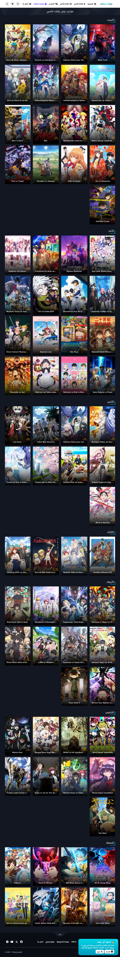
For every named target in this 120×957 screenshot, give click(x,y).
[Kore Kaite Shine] (103, 907)
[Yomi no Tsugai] (17, 164)
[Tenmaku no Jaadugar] (46, 164)
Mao (45, 140)
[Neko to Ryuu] (17, 124)
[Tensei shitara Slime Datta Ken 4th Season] (46, 907)
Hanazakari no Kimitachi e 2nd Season (50, 622)
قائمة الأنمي (78, 4)
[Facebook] (21, 942)
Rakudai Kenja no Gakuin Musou (76, 792)
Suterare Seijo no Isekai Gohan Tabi (77, 482)
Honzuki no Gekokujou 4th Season (49, 60)
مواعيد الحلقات (38, 4)
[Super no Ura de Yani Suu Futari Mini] (46, 776)
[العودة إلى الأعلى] (60, 935)
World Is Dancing (103, 522)
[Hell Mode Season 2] (74, 866)
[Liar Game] (17, 425)
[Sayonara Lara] (46, 335)
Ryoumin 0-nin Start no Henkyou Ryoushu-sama (83, 923)
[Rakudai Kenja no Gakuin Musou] (74, 776)
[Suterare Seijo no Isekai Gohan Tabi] (74, 466)
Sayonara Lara (46, 351)
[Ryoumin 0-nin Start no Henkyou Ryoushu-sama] (74, 907)
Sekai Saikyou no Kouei (102, 392)
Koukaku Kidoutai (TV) (102, 572)
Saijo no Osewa (74, 181)
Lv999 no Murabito (45, 662)
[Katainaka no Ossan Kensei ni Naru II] (74, 646)
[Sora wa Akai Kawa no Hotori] (46, 556)
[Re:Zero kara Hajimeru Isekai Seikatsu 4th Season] (103, 686)
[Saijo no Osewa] (74, 164)
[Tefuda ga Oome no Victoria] (17, 556)
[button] (18, 4)
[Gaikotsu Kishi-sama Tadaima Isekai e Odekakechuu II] (74, 43)
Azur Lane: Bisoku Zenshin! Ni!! (105, 271)
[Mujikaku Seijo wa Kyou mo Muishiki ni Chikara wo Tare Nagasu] (74, 556)
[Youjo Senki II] (74, 686)
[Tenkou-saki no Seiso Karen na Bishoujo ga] (46, 466)
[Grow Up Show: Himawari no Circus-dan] (17, 43)
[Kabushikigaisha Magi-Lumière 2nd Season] (46, 84)
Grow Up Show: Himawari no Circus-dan (22, 60)
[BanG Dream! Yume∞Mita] (103, 736)
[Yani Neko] (103, 816)
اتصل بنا (25, 4)
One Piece (74, 351)
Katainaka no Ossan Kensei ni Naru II (78, 662)
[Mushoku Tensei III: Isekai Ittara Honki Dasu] (17, 295)
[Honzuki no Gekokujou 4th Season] (46, 43)
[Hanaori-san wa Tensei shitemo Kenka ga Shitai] (103, 84)
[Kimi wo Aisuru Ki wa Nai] (17, 84)
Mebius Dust (17, 752)
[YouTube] (12, 942)
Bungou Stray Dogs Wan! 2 (46, 752)
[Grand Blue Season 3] (46, 425)
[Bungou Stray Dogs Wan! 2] (46, 736)
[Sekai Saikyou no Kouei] (103, 376)
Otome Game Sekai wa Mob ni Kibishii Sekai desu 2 (27, 662)
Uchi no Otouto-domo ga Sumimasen (21, 923)
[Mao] (46, 124)
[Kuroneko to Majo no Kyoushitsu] (103, 295)
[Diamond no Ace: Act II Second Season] (74, 295)
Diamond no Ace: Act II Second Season (79, 311)
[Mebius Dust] (17, 736)
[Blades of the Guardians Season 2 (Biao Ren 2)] (74, 736)
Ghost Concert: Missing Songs (19, 351)
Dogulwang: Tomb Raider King (75, 622)
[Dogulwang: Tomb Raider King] (74, 605)
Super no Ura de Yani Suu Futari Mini (50, 792)
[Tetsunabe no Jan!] (17, 376)
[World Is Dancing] (103, 506)
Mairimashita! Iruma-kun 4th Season (77, 140)
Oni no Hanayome (102, 181)
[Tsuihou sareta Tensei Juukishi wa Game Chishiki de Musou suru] (17, 776)
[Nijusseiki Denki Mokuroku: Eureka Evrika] (103, 335)
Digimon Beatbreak (74, 271)
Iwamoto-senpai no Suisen (74, 100)
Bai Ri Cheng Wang (103, 883)
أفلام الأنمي (64, 4)
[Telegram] (7, 942)
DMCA (73, 942)
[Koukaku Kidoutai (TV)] (103, 556)
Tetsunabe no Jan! (17, 392)
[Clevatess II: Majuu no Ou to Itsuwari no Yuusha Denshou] (103, 605)
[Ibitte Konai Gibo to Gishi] (17, 605)
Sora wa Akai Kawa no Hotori (47, 572)
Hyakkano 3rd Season (17, 271)
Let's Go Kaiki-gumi (46, 311)
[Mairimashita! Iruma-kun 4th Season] (74, 124)
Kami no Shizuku (46, 883)
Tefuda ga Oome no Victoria (17, 572)
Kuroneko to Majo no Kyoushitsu (105, 311)
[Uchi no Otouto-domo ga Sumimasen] (17, 907)
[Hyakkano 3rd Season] (17, 255)
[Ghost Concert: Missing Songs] (17, 335)
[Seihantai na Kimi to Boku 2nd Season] (74, 376)
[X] (16, 942)
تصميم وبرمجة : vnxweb (13, 952)
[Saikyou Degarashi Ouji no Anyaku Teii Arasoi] (103, 466)
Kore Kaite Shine (102, 923)
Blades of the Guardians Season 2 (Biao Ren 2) (82, 752)
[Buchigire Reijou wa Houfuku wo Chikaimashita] (103, 425)
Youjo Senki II (74, 702)
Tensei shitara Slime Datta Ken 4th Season (52, 923)
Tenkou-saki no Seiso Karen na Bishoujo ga (53, 482)
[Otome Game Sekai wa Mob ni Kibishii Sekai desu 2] (17, 646)
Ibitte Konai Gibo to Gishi (17, 622)
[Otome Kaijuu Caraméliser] (103, 776)
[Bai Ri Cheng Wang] (103, 866)
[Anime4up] (106, 4)
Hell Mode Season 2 (74, 883)
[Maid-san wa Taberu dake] (46, 376)
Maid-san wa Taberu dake (45, 392)
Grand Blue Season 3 (45, 442)
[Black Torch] (103, 43)
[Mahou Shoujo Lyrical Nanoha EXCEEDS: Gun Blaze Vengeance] (103, 124)
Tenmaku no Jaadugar (46, 181)
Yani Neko (103, 833)
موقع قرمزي (49, 942)
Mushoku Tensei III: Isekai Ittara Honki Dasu (24, 311)
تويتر (98, 951)
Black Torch (102, 60)
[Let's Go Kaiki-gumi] (46, 295)
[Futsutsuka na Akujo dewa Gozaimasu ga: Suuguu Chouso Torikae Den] (46, 255)
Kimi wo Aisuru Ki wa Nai (17, 100)
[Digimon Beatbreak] (74, 255)
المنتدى (51, 4)
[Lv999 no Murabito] (46, 646)
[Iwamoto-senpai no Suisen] (74, 84)
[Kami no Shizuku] (46, 866)
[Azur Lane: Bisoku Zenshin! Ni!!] (103, 255)
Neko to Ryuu (17, 140)
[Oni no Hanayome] (103, 164)
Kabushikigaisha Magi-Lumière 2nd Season (52, 100)
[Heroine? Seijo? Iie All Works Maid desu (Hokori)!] (103, 646)
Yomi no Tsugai (17, 181)
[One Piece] (74, 335)
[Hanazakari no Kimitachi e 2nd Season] (46, 605)
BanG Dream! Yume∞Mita (103, 752)
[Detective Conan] (103, 205)
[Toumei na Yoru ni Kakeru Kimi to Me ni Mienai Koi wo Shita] (17, 466)
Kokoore (17, 883)
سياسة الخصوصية (63, 942)
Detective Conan (102, 221)
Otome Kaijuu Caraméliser (102, 792)
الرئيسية (90, 4)
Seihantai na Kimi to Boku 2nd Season (79, 392)
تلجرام (108, 951)
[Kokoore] (17, 866)
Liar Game (17, 442)
